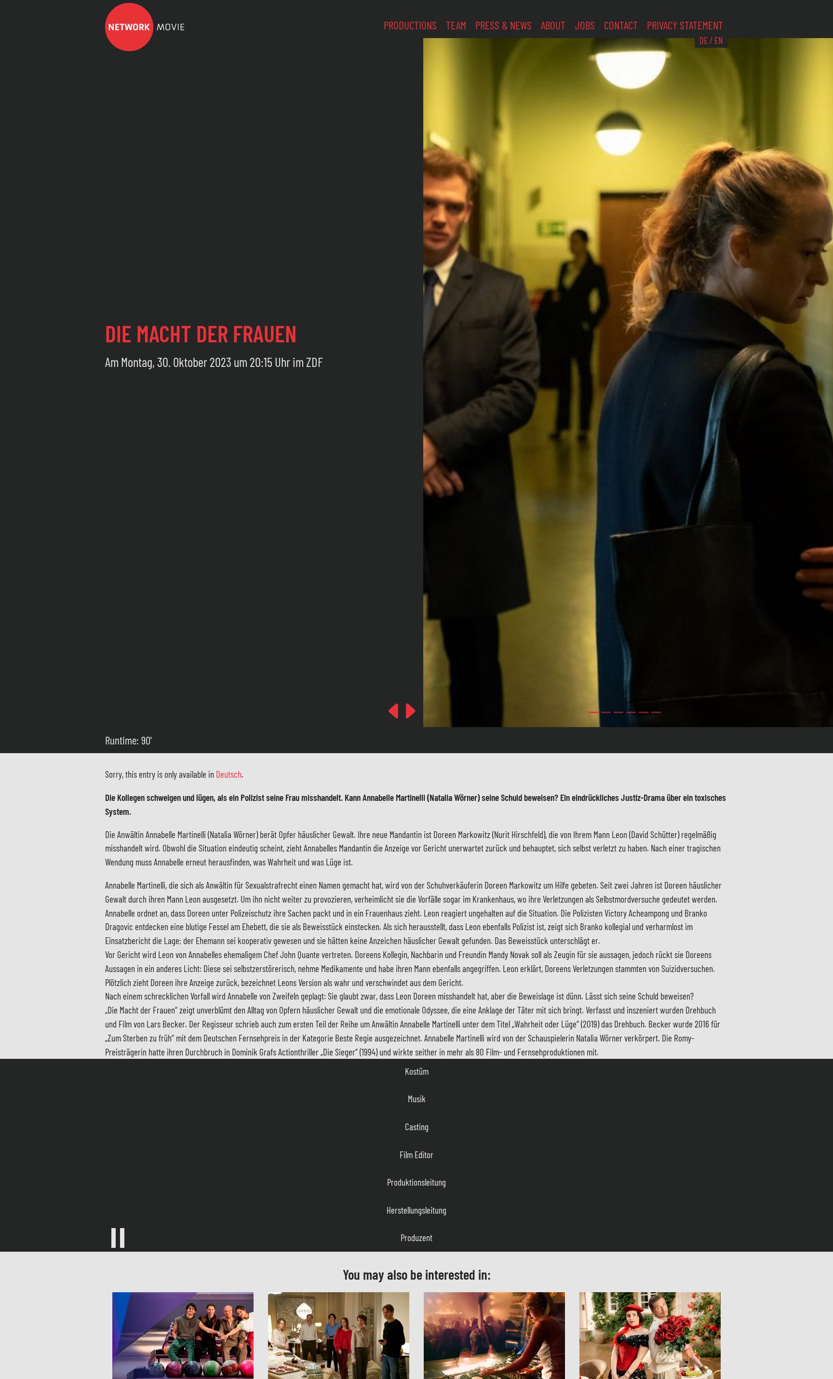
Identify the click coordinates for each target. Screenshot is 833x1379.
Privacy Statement (685, 25)
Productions (410, 25)
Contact (621, 25)
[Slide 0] (593, 712)
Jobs (585, 25)
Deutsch (229, 774)
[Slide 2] (618, 712)
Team (456, 25)
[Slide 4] (643, 712)
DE (703, 40)
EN (718, 40)
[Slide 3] (631, 712)
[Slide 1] (606, 712)
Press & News (503, 25)
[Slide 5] (656, 712)
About (553, 25)
